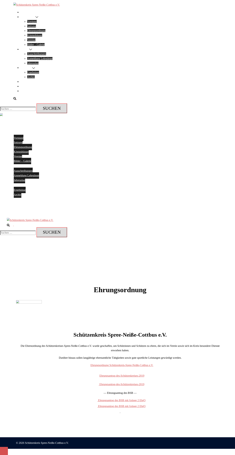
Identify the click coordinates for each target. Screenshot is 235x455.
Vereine (31, 39)
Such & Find (27, 90)
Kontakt (24, 81)
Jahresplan (33, 63)
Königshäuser (34, 35)
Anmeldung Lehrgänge (39, 58)
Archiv (31, 76)
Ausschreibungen (36, 53)
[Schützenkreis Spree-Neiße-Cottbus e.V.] (36, 4)
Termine (24, 49)
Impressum (26, 86)
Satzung (31, 26)
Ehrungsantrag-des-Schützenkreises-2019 (121, 375)
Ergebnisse (26, 67)
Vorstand (32, 21)
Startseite (25, 12)
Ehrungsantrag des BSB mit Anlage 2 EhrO (121, 400)
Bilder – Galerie (36, 44)
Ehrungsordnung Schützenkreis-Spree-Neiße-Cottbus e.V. (121, 365)
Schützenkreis (27, 16)
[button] (16, 98)
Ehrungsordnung (36, 30)
